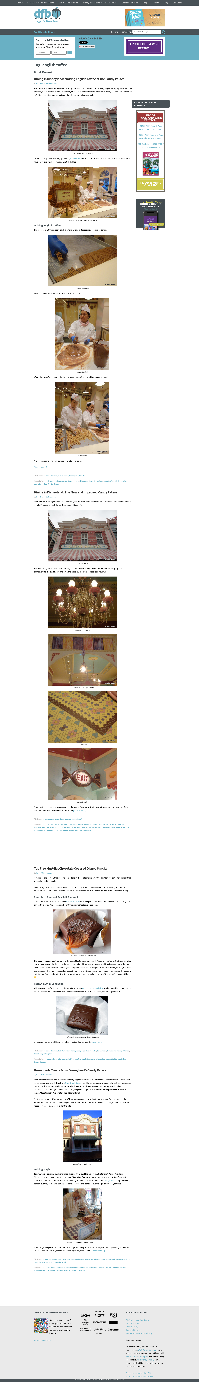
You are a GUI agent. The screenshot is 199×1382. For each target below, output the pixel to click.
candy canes (109, 1180)
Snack (36, 1062)
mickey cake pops (54, 830)
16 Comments (47, 1075)
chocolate (102, 824)
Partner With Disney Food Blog (139, 1333)
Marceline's (108, 481)
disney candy (61, 481)
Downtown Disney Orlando (118, 1051)
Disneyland (73, 476)
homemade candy (118, 1267)
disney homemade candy (77, 1267)
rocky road (68, 1270)
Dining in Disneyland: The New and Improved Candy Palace (75, 492)
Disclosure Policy (133, 1323)
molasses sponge (41, 1270)
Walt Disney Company (147, 1350)
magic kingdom (46, 1054)
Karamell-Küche (73, 901)
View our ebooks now (43, 1340)
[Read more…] (40, 467)
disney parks (63, 476)
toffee (44, 484)
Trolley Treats (54, 484)
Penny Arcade (85, 830)
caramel (48, 1059)
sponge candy (79, 1270)
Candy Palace (76, 158)
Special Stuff (77, 819)
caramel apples (90, 824)
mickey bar (100, 1059)
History (44, 1262)
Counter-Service (50, 476)
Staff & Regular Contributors (138, 1320)
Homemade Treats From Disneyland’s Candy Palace (70, 1070)
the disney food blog (43, 8)
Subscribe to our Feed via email (139, 1376)
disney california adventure (81, 1259)
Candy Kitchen (66, 824)
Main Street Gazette (73, 1083)
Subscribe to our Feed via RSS (138, 1373)
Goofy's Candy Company (104, 827)
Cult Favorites (64, 1051)
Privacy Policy (132, 1326)
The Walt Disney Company (137, 1356)
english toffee (96, 481)
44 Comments (47, 873)
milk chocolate (119, 481)
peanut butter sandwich (92, 988)
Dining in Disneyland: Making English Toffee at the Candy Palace (79, 79)
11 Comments (51, 497)
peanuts (37, 484)
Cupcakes (49, 827)
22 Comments (51, 83)
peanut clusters (56, 1270)
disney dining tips (77, 1051)
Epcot (36, 1054)
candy (56, 824)
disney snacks (73, 481)
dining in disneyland (62, 827)
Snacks (82, 476)
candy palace (50, 481)
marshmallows (40, 830)
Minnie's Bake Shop (71, 830)
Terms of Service (133, 1330)
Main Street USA (122, 827)
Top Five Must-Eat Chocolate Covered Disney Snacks (70, 868)
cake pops (49, 824)
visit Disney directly (145, 1359)
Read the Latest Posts (44, 32)
